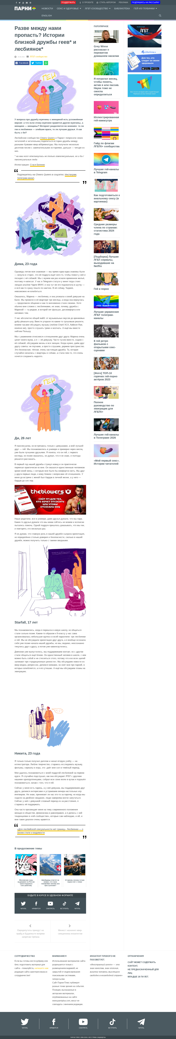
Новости (47, 8)
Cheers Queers (47, 138)
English (47, 15)
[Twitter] (20, 2)
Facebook (23, 63)
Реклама (123, 2)
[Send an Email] (27, 2)
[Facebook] (17, 2)
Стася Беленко (37, 165)
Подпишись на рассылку (145, 2)
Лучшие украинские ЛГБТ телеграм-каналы (106, 315)
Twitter (38, 63)
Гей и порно (101, 288)
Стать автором (107, 2)
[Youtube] (23, 2)
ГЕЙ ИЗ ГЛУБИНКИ (144, 8)
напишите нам (41, 968)
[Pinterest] (31, 2)
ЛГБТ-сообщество (96, 8)
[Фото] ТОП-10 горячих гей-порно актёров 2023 (105, 376)
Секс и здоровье (68, 8)
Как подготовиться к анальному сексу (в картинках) (107, 198)
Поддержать (68, 2)
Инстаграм (70, 174)
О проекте (87, 2)
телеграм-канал (25, 178)
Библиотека (122, 8)
